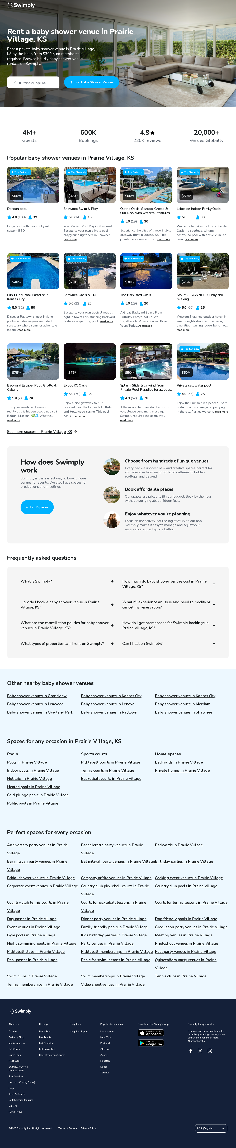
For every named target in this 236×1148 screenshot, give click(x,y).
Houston (105, 1061)
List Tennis (45, 1037)
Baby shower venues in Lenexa (107, 704)
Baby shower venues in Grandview (37, 695)
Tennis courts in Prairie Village (107, 770)
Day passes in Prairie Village (31, 919)
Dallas (103, 1066)
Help (11, 1088)
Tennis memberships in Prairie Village (40, 984)
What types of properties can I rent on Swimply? (62, 643)
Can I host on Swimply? (142, 643)
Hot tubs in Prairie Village (29, 778)
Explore (13, 1106)
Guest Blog (15, 1055)
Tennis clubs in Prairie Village (180, 976)
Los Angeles (107, 1031)
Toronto (104, 1072)
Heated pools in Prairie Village (33, 786)
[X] (200, 1051)
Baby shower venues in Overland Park (40, 712)
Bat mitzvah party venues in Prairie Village (118, 861)
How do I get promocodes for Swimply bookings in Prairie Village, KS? (165, 625)
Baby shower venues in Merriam (182, 704)
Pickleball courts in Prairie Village (110, 762)
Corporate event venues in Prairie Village (42, 886)
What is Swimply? (36, 581)
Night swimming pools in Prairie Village (41, 943)
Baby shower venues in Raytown (109, 712)
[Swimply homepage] (118, 5)
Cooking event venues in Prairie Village (189, 878)
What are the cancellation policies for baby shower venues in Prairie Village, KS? (65, 625)
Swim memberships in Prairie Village (113, 976)
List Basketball (47, 1049)
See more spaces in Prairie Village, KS (39, 431)
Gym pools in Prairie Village (31, 935)
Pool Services (16, 1076)
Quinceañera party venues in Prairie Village (185, 964)
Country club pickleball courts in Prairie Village (115, 890)
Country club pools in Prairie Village (186, 886)
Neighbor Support (79, 1031)
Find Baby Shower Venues (93, 82)
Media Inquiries (17, 1043)
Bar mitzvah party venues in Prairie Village (37, 865)
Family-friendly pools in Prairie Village (114, 927)
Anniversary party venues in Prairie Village (37, 849)
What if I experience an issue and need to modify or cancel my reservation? (166, 605)
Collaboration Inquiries (21, 1100)
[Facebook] (191, 1051)
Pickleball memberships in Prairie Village (117, 951)
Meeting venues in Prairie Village (184, 935)
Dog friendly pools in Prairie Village (186, 919)
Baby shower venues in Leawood (35, 704)
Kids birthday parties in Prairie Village (114, 935)
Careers (13, 1031)
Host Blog (14, 1061)
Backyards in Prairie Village (179, 762)
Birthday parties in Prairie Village (184, 861)
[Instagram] (210, 1051)
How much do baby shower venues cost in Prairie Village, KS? (164, 584)
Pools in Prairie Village (27, 762)
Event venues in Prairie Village (33, 927)
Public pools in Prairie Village (32, 803)
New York (105, 1037)
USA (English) (205, 1128)
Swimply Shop (16, 1037)
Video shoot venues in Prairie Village (113, 984)
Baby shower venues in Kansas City (111, 695)
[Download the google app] (151, 1043)
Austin (103, 1055)
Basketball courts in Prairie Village (111, 778)
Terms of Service (67, 1128)
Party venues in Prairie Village (107, 943)
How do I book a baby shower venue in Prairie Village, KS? (60, 605)
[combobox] (33, 82)
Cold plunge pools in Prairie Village (38, 795)
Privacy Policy (88, 1128)
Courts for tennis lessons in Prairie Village (191, 902)
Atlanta (104, 1049)
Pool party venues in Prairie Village (185, 951)
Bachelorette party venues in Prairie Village (112, 849)
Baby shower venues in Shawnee (183, 712)
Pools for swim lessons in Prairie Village (115, 960)
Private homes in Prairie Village (182, 770)
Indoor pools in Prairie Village (33, 770)
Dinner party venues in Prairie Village (114, 919)
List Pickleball (46, 1043)
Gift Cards (14, 1049)
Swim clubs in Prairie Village (32, 976)
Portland (105, 1043)
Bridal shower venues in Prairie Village (41, 878)
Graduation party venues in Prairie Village (191, 927)
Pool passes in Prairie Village (32, 960)
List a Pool (45, 1031)
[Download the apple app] (151, 1032)
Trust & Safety (17, 1094)
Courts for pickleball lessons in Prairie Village (113, 906)
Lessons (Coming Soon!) (22, 1082)
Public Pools (15, 1111)
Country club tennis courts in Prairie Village (38, 906)
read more (70, 239)
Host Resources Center (52, 1055)
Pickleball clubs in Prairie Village (36, 951)
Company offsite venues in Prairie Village (116, 878)
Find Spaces (39, 507)
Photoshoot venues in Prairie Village (186, 943)
